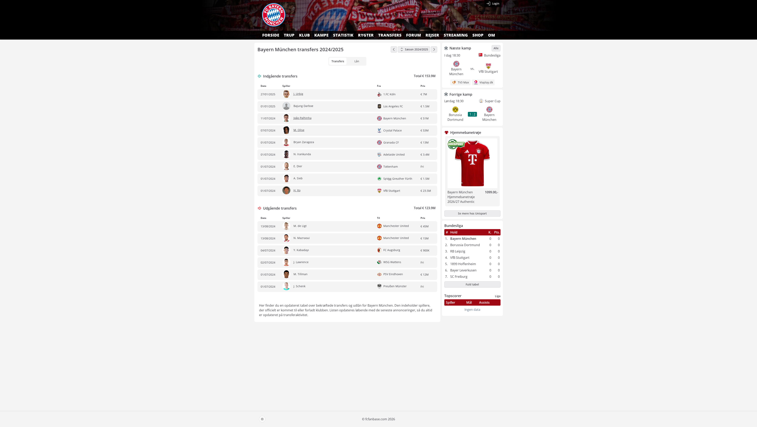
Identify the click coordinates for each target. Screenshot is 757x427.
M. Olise (298, 130)
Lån (356, 61)
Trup (289, 35)
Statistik (343, 35)
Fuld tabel (472, 284)
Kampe (321, 35)
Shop (477, 35)
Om (491, 35)
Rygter (366, 35)
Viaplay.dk (486, 82)
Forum (413, 35)
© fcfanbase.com (374, 419)
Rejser (432, 35)
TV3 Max (463, 82)
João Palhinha (302, 118)
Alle (496, 48)
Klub (304, 35)
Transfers (390, 35)
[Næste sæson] (434, 49)
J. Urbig (298, 94)
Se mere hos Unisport (472, 213)
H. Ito (296, 190)
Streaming (456, 35)
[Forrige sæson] (394, 49)
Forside (270, 35)
